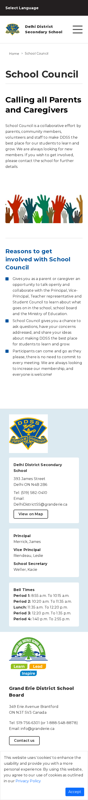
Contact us (24, 740)
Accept (74, 792)
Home (14, 54)
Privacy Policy (28, 781)
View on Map (31, 514)
